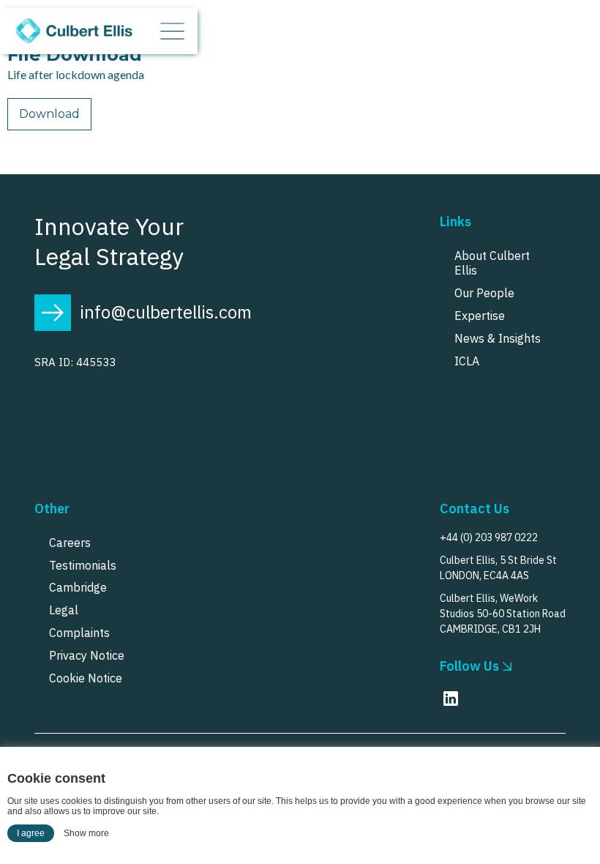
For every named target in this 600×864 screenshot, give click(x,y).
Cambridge (78, 587)
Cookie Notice (85, 678)
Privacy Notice (86, 655)
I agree (31, 833)
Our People (484, 293)
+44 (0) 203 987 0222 (489, 537)
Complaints (79, 632)
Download (49, 114)
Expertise (479, 315)
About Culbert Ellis (492, 263)
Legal (63, 610)
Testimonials (82, 565)
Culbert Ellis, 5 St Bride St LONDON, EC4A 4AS (498, 568)
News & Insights (497, 338)
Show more (86, 833)
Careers (70, 542)
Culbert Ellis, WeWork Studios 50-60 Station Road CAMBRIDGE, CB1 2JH (503, 614)
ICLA (466, 361)
